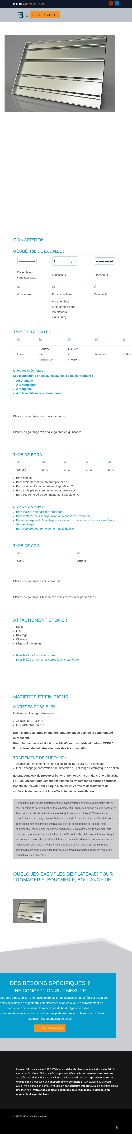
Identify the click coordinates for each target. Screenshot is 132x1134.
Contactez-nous (52, 1028)
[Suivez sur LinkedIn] (117, 3)
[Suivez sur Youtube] (111, 3)
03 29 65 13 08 (35, 4)
